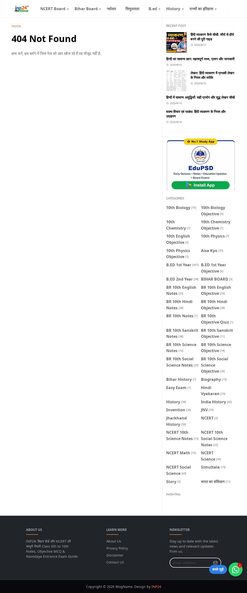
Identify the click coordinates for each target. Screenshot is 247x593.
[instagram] (224, 9)
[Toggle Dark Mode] (230, 9)
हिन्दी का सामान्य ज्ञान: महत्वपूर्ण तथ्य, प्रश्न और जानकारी (200, 59)
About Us (113, 541)
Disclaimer (115, 555)
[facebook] (220, 9)
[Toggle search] (233, 8)
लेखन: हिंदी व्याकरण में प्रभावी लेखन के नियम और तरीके (212, 75)
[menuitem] (52, 8)
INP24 (156, 586)
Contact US (115, 562)
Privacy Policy (117, 548)
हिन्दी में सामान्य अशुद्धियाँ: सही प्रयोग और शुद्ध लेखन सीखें (200, 97)
